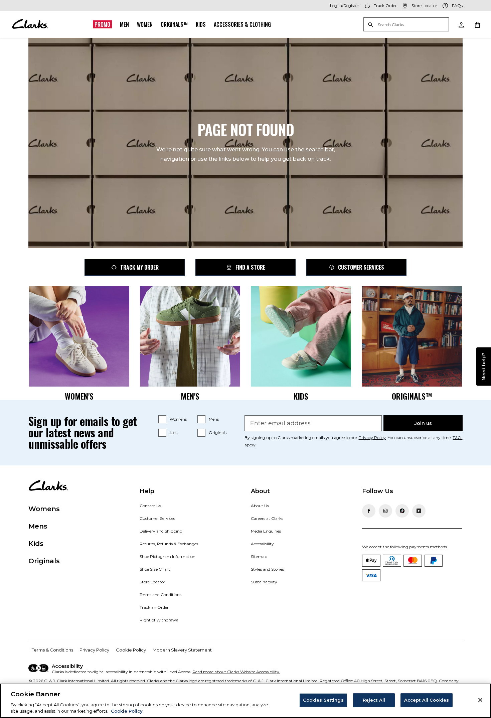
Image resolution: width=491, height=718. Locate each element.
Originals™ (174, 24)
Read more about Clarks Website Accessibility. (236, 671)
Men (124, 24)
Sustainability (264, 581)
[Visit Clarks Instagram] (385, 511)
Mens (214, 419)
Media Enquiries (266, 531)
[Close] (480, 700)
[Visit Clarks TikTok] (402, 511)
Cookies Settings (323, 700)
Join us (423, 423)
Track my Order (139, 267)
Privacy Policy (372, 437)
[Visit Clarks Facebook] (368, 511)
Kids (201, 24)
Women (145, 24)
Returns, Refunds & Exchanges (169, 543)
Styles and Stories (267, 569)
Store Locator (152, 581)
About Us (260, 505)
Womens (178, 419)
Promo (102, 24)
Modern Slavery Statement (182, 650)
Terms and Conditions (160, 594)
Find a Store (250, 267)
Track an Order (154, 607)
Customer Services (361, 267)
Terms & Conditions (52, 650)
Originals (217, 432)
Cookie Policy (131, 650)
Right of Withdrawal (159, 619)
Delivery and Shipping (161, 531)
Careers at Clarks (267, 518)
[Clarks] (30, 24)
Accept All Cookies (426, 700)
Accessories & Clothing (242, 24)
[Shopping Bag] (477, 24)
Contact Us (150, 505)
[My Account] (461, 24)
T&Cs (457, 437)
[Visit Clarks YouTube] (419, 511)
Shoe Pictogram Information (167, 556)
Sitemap (259, 556)
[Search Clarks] (406, 25)
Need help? (484, 366)
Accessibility (262, 543)
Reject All (374, 700)
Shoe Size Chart (155, 569)
